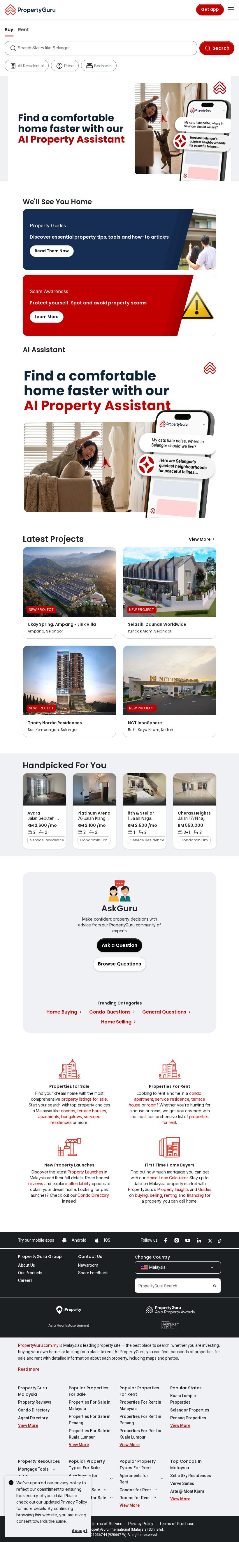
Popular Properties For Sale (88, 1391)
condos (68, 1110)
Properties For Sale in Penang (89, 1419)
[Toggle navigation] (231, 9)
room (151, 1104)
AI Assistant (119, 437)
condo (195, 1093)
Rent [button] (23, 29)
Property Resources (39, 1461)
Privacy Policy (74, 1501)
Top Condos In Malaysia (186, 1464)
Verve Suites (182, 1483)
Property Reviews (34, 1402)
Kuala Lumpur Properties (183, 1398)
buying (141, 1195)
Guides (204, 1189)
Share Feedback (93, 1272)
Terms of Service (106, 1523)
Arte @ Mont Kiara (187, 1491)
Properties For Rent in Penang (140, 1419)
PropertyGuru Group (40, 1256)
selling (156, 1195)
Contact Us (90, 1256)
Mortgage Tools (33, 1469)
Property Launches (85, 1171)
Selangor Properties (189, 1410)
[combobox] (107, 48)
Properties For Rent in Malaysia (140, 1405)
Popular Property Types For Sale (87, 1464)
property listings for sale (84, 1099)
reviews (35, 1183)
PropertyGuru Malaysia (32, 1391)
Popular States (186, 1388)
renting (170, 1195)
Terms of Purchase (176, 1523)
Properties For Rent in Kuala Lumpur (140, 1433)
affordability (79, 1183)
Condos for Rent (135, 1490)
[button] (119, 964)
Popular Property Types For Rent (137, 1464)
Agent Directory (33, 1418)
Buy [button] (9, 29)
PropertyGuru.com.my (38, 1345)
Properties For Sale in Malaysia (89, 1405)
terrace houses (92, 1110)
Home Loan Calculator (167, 1177)
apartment (143, 1099)
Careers (25, 1280)
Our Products (30, 1272)
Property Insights (173, 1189)
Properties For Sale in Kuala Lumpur (89, 1433)
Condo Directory (93, 1195)
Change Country (152, 1257)
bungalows (71, 1116)
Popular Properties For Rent (139, 1391)
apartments (48, 1116)
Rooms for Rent (134, 1497)
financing (195, 1195)
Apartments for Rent (133, 1478)
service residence (172, 1099)
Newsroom (88, 1265)
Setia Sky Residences (190, 1475)
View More (200, 539)
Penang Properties (188, 1418)
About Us (26, 1265)
